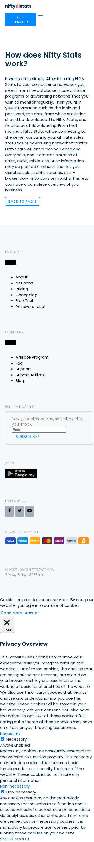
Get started (20, 19)
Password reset (31, 306)
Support (23, 369)
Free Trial (24, 300)
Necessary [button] (10, 733)
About (22, 277)
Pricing (22, 289)
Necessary (16, 739)
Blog (20, 380)
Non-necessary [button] (15, 786)
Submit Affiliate (31, 375)
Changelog (26, 295)
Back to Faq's (22, 201)
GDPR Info (36, 574)
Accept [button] (32, 612)
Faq (19, 363)
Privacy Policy (16, 574)
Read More (11, 612)
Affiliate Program (32, 357)
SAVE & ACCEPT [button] (15, 839)
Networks (25, 283)
